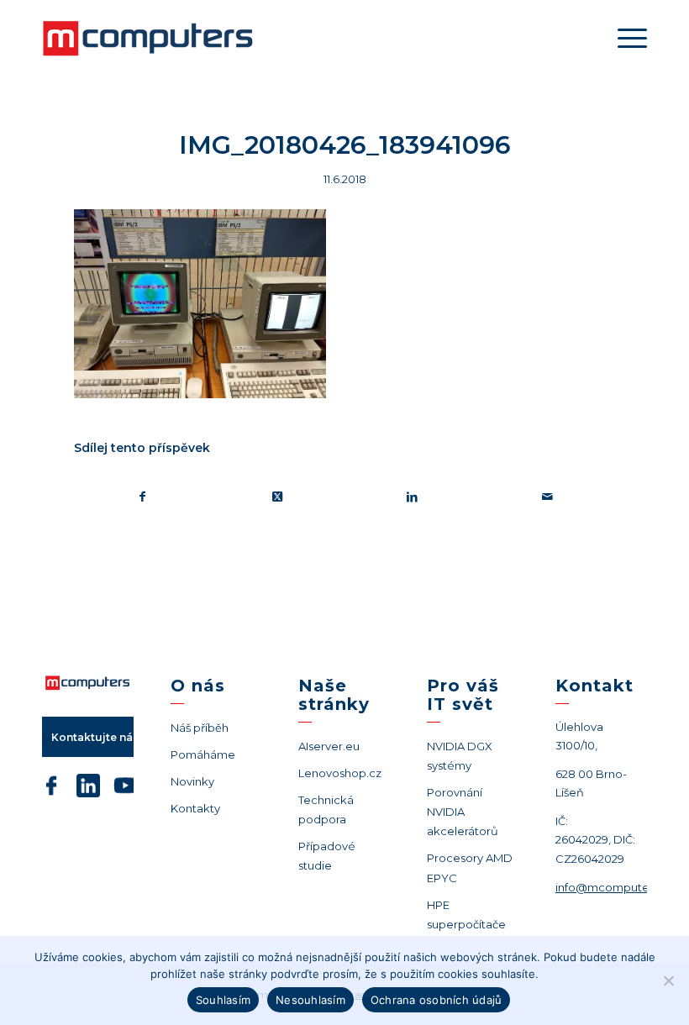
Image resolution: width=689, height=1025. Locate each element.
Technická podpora (326, 809)
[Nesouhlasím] (668, 980)
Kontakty (195, 808)
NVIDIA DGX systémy (459, 755)
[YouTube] (125, 788)
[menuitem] (628, 38)
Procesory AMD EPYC (470, 867)
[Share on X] (278, 497)
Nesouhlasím (310, 1000)
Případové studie (326, 855)
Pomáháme (203, 754)
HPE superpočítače (466, 914)
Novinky (192, 781)
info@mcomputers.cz (614, 887)
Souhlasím (223, 1000)
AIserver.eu (329, 746)
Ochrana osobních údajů (436, 1000)
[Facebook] (51, 788)
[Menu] (628, 38)
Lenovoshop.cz (339, 773)
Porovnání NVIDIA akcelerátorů (462, 812)
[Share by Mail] (548, 497)
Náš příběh (200, 727)
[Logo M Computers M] (168, 38)
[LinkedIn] (88, 788)
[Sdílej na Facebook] (142, 497)
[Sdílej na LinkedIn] (412, 497)
